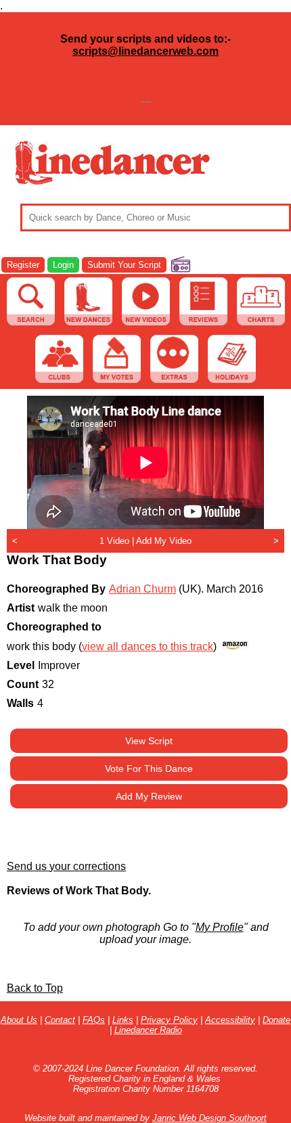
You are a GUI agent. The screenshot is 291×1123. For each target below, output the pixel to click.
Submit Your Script (124, 265)
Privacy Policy (169, 1020)
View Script (149, 740)
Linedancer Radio (148, 1030)
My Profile (220, 927)
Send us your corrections (66, 866)
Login (63, 265)
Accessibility (230, 1020)
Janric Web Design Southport (209, 1118)
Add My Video (164, 541)
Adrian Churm (142, 589)
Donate (276, 1020)
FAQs (94, 1020)
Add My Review (149, 796)
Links (122, 1020)
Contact (60, 1020)
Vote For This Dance (149, 768)
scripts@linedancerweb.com (145, 51)
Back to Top (35, 988)
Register (23, 265)
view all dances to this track (147, 646)
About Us (19, 1020)
